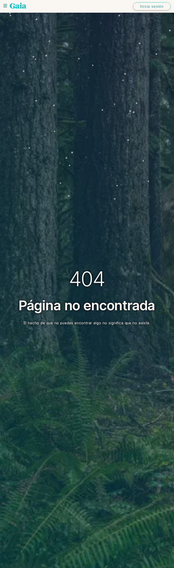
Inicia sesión (152, 6)
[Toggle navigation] (5, 5)
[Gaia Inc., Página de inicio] (18, 6)
